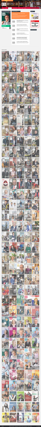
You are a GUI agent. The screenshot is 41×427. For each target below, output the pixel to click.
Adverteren (34, 0)
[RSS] (37, 0)
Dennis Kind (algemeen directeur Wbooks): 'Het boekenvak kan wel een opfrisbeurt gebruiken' (22, 37)
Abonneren (6, 0)
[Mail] (38, 0)
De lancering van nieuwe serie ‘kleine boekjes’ (22, 24)
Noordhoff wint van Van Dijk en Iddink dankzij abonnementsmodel (18, 14)
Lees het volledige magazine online (4, 25)
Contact (31, 0)
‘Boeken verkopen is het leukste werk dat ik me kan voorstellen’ (22, 29)
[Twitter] (36, 0)
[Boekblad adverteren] (34, 24)
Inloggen (3, 0)
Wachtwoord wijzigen (10, 0)
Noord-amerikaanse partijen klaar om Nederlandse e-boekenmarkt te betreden (23, 20)
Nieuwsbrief (23, 0)
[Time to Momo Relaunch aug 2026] (34, 16)
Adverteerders (28, 0)
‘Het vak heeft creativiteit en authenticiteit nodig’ (22, 41)
